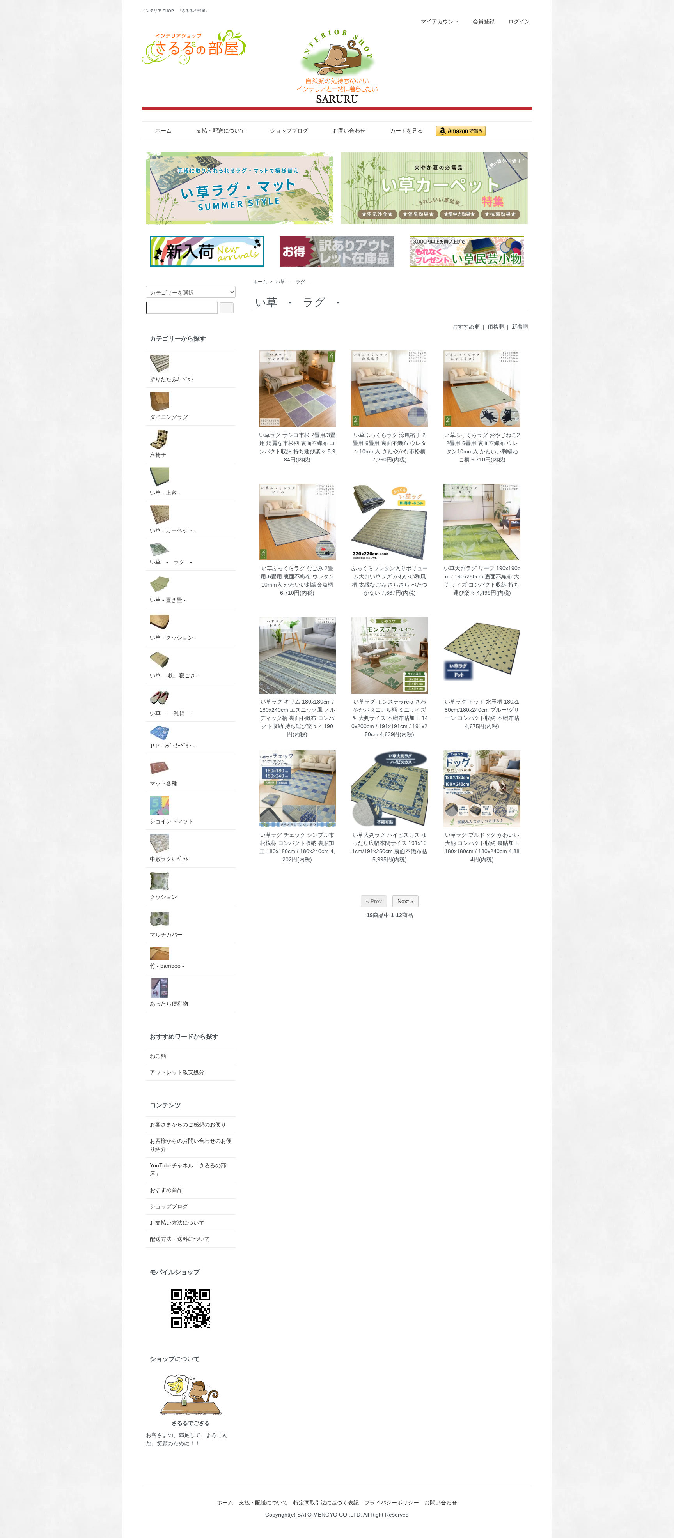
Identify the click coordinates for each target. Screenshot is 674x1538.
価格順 (496, 327)
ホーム (163, 130)
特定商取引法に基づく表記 (326, 1502)
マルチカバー (166, 935)
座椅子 (158, 455)
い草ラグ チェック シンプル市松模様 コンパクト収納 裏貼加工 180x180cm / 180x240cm (296, 843)
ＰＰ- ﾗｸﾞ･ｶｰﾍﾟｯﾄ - (172, 745)
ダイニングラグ (169, 417)
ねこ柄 (158, 1056)
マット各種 (163, 783)
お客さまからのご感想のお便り (188, 1124)
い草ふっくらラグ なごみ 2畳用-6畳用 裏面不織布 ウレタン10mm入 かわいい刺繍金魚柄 (297, 576)
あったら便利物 (169, 1004)
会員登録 (484, 21)
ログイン (519, 21)
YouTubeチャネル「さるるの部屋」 (188, 1169)
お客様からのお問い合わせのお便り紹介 (191, 1145)
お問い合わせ (349, 130)
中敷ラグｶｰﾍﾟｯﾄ (169, 859)
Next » (405, 901)
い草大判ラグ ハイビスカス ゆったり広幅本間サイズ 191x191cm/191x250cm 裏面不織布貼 (389, 843)
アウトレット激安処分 (177, 1072)
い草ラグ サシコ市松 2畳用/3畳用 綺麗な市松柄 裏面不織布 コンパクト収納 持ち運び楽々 (297, 443)
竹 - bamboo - (167, 966)
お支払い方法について (177, 1223)
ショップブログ (289, 130)
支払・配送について (220, 130)
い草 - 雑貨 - (171, 713)
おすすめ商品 (166, 1190)
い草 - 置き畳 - (168, 600)
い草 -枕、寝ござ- (173, 675)
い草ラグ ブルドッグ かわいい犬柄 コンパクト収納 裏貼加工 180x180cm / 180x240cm (482, 843)
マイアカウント (440, 21)
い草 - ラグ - (293, 282)
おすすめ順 (466, 327)
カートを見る (406, 130)
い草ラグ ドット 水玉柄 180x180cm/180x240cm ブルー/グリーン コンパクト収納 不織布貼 (482, 709)
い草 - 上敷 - (165, 493)
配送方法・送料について (180, 1239)
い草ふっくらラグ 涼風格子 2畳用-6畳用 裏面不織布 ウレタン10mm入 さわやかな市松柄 (389, 443)
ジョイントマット (171, 821)
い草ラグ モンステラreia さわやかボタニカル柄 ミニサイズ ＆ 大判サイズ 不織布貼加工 (388, 709)
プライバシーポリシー (391, 1502)
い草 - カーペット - (173, 530)
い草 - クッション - (173, 638)
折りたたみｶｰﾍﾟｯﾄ (171, 379)
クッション (163, 897)
